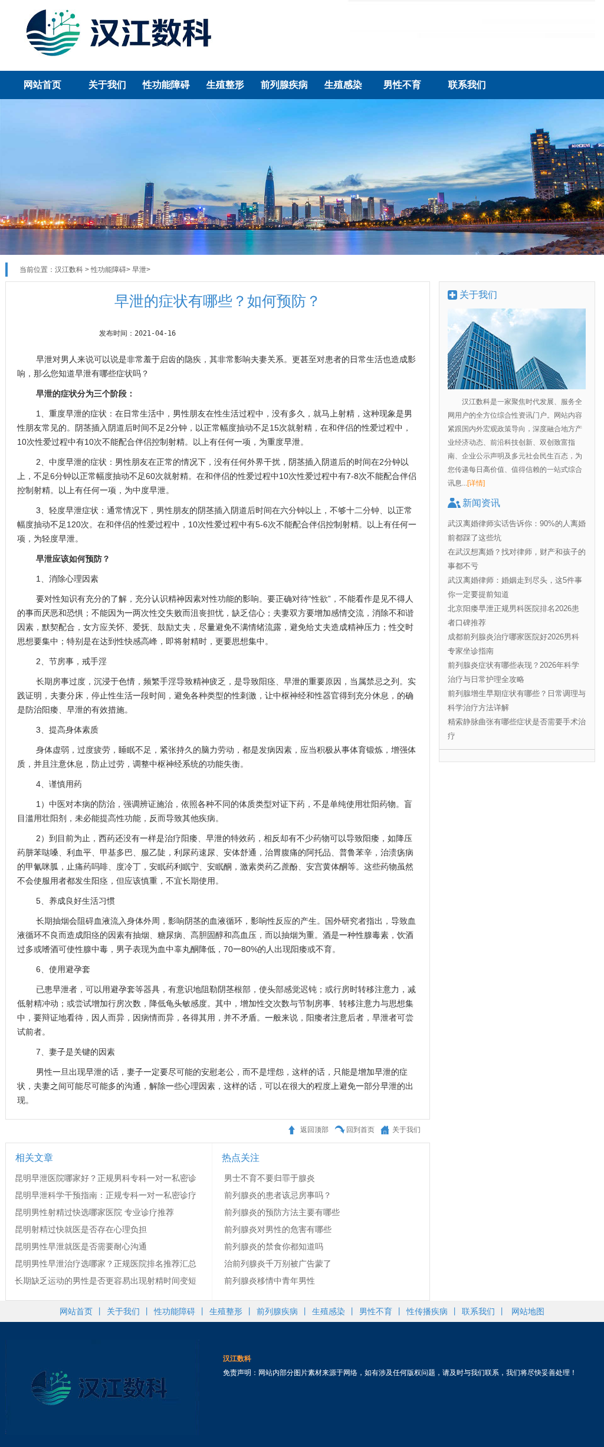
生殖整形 (225, 85)
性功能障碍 (166, 85)
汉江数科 (69, 269)
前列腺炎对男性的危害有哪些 (277, 1229)
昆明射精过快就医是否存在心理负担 (81, 1229)
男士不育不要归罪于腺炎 (269, 1178)
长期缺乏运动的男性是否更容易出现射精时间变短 (105, 1280)
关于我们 (107, 85)
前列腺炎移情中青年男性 (269, 1280)
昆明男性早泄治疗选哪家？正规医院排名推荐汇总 (105, 1263)
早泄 (139, 269)
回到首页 (360, 1130)
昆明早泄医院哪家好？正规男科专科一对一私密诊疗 (105, 1179)
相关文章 (34, 1158)
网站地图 (527, 1311)
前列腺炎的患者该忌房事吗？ (277, 1195)
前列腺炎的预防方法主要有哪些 (282, 1212)
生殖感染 (343, 85)
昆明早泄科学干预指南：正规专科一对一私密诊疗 (105, 1195)
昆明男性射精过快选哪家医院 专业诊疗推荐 (94, 1212)
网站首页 (42, 85)
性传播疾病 (427, 1311)
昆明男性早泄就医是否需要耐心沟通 (81, 1246)
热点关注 (241, 1158)
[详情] (476, 483)
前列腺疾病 (284, 85)
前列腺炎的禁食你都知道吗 (273, 1246)
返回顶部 (314, 1130)
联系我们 (467, 85)
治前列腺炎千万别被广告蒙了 (277, 1263)
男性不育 (402, 85)
